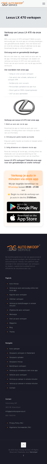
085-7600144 (10, 415)
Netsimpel (33, 452)
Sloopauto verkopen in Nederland (22, 353)
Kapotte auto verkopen (18, 295)
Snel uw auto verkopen (18, 319)
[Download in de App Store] (23, 218)
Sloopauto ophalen (16, 357)
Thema (11, 332)
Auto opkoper (14, 349)
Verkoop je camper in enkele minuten (23, 379)
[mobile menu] (44, 4)
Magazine (13, 323)
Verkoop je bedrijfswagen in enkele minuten (22, 304)
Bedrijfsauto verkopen (17, 366)
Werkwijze (13, 314)
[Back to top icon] (23, 444)
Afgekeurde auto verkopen (19, 310)
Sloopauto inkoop (16, 362)
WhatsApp (13, 187)
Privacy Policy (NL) (16, 423)
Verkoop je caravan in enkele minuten (23, 383)
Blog (11, 327)
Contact (12, 388)
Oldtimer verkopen (16, 299)
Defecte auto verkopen (18, 375)
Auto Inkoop (14, 284)
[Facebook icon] (23, 455)
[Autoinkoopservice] (12, 4)
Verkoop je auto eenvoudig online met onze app (23, 289)
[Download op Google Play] (23, 206)
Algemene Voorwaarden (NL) (20, 427)
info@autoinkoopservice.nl (15, 411)
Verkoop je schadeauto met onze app (23, 370)
